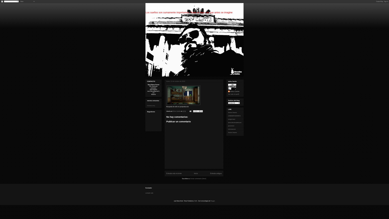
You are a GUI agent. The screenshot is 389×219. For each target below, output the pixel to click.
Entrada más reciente (174, 173)
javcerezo (231, 126)
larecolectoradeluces (234, 122)
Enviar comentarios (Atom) (198, 178)
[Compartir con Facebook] (200, 111)
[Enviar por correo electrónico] (194, 111)
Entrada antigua (216, 173)
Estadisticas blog (151, 105)
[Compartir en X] (198, 111)
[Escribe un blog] (196, 111)
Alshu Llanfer (158, 7)
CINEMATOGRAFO (234, 116)
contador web (149, 193)
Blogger (212, 201)
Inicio (196, 173)
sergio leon (231, 119)
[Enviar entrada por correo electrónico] (190, 111)
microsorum (232, 129)
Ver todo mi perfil (233, 94)
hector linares (232, 112)
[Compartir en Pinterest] (202, 111)
